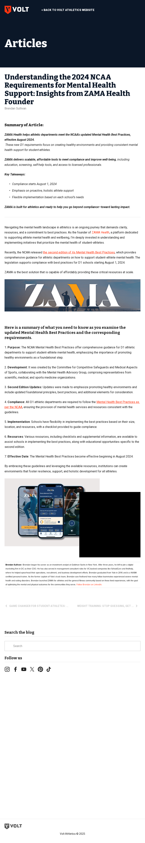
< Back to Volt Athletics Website (67, 10)
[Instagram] (7, 669)
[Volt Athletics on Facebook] (15, 669)
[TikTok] (48, 669)
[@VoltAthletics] (23, 669)
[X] (32, 669)
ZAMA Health (100, 232)
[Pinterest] (40, 669)
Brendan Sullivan (15, 108)
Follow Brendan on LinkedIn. (89, 584)
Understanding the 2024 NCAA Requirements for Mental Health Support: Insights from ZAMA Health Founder (67, 89)
